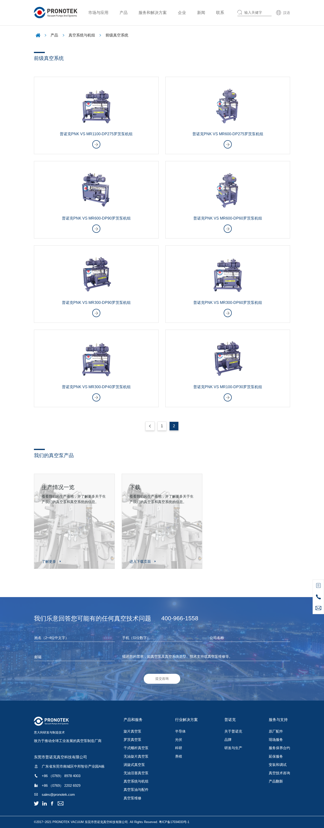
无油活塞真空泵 (136, 773)
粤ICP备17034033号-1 (174, 822)
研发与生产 (233, 748)
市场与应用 (98, 12)
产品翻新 (276, 781)
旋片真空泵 (132, 731)
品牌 (227, 740)
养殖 (178, 756)
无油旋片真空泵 (136, 756)
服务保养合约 (279, 748)
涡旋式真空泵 (134, 765)
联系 (220, 12)
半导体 (180, 731)
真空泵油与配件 (136, 790)
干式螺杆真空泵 (136, 748)
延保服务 (276, 756)
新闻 (201, 12)
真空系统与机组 (82, 35)
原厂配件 (276, 731)
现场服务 (276, 740)
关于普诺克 (233, 731)
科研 (178, 748)
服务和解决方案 (153, 12)
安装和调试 (278, 765)
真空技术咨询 (279, 773)
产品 (124, 12)
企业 (182, 12)
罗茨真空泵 (132, 740)
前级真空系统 (117, 35)
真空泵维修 (132, 798)
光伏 (178, 740)
